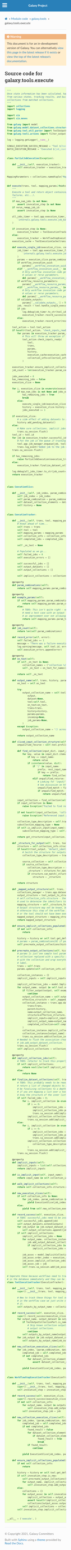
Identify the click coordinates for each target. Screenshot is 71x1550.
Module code (19, 18)
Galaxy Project (37, 5)
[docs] (60, 186)
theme (41, 1539)
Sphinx (22, 1539)
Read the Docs (14, 1543)
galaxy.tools (38, 18)
